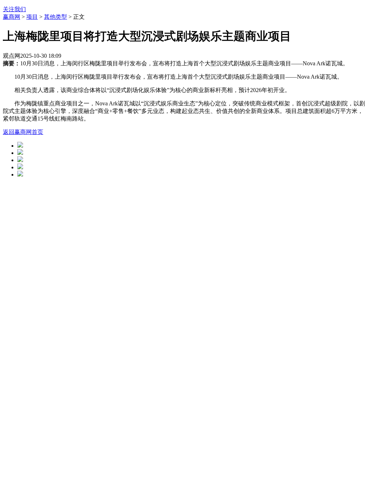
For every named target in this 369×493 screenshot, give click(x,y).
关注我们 (14, 9)
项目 (32, 17)
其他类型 (55, 17)
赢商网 (11, 17)
